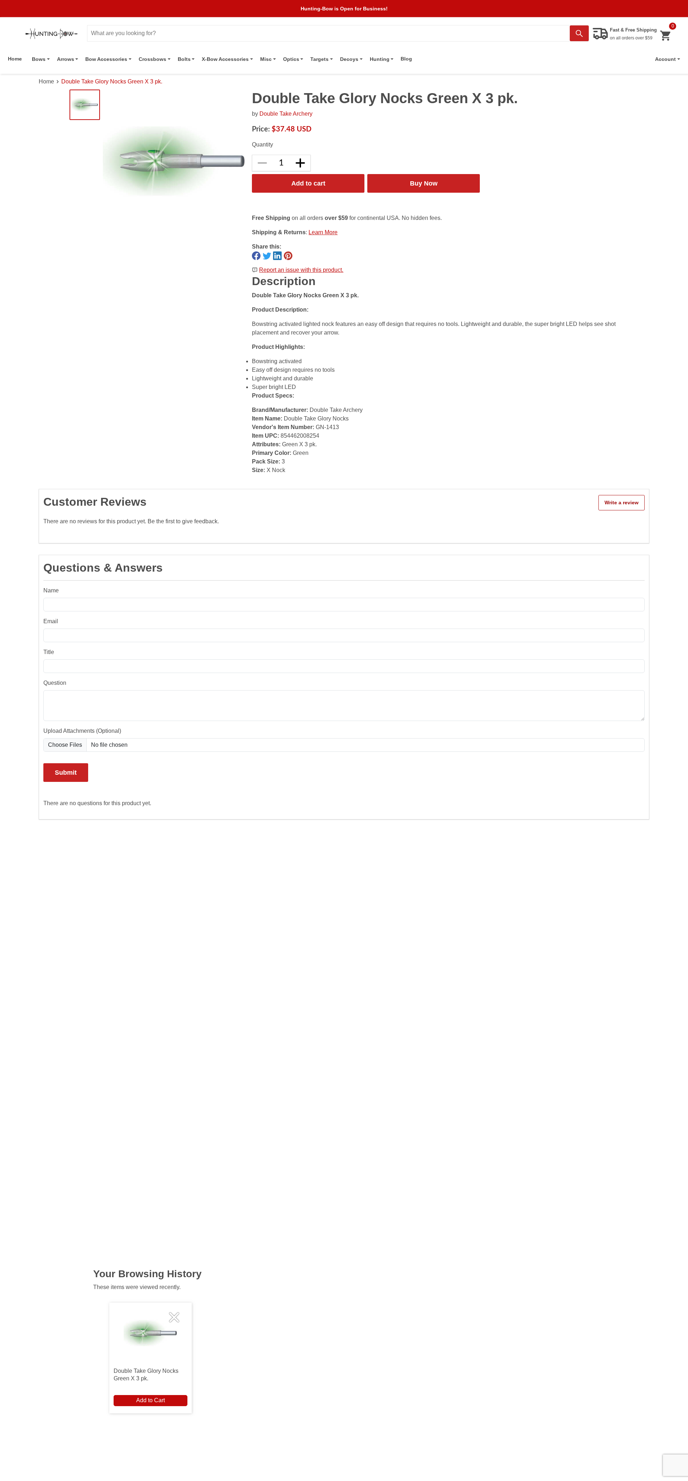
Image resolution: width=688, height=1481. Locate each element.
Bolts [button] (184, 59)
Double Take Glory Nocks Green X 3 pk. (111, 81)
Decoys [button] (349, 59)
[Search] (579, 33)
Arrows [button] (65, 59)
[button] (667, 59)
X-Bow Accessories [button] (225, 59)
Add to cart (308, 183)
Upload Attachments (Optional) (82, 731)
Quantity (262, 144)
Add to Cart (150, 1400)
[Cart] (665, 35)
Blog (406, 59)
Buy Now (424, 183)
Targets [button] (319, 59)
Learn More (323, 232)
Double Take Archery (285, 114)
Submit (66, 772)
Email (50, 621)
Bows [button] (39, 59)
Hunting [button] (380, 59)
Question (54, 683)
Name (51, 590)
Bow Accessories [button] (106, 59)
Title (48, 652)
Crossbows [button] (152, 59)
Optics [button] (291, 59)
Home (15, 59)
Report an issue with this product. (301, 270)
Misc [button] (266, 59)
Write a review (622, 502)
